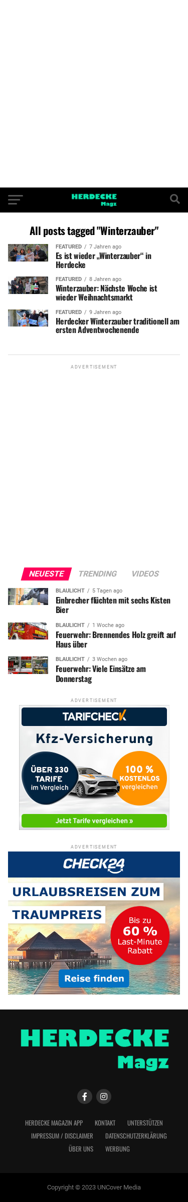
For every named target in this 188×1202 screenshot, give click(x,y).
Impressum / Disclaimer (62, 1135)
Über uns (81, 1149)
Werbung (117, 1149)
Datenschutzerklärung (136, 1135)
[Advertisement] (94, 94)
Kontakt (105, 1123)
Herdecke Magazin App (54, 1123)
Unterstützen (145, 1123)
